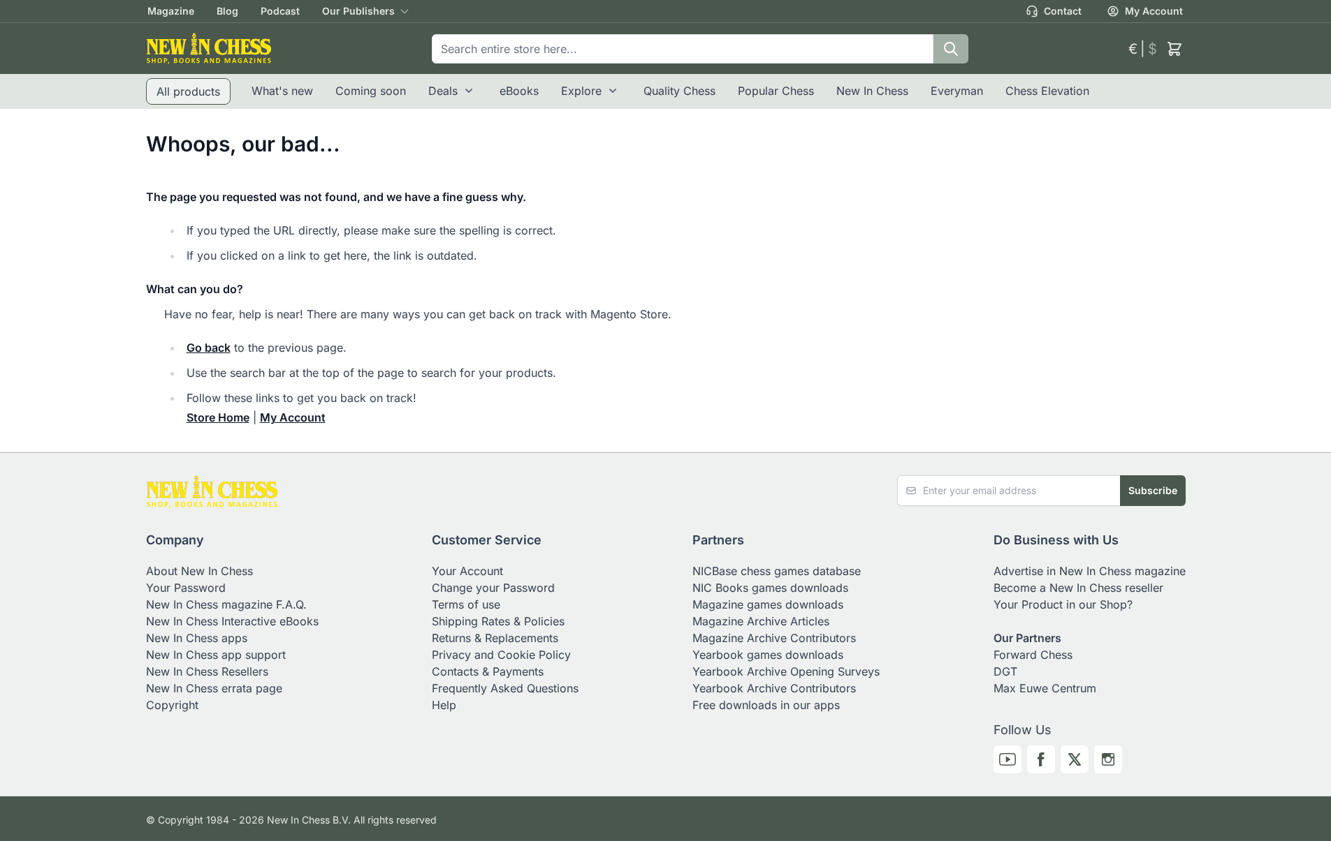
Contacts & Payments (488, 671)
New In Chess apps (196, 638)
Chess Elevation (1047, 91)
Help (444, 705)
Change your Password (493, 588)
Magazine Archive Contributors (774, 638)
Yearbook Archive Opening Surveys (786, 671)
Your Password (186, 588)
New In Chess (872, 91)
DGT (1005, 671)
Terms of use (466, 604)
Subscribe (1152, 490)
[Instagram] (1108, 759)
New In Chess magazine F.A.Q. (226, 604)
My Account (1154, 11)
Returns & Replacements (495, 638)
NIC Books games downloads (770, 588)
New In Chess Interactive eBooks (232, 621)
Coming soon (370, 91)
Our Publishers (358, 11)
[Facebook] (1041, 759)
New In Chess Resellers (207, 671)
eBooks (519, 91)
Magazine (170, 11)
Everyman (957, 91)
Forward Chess (1033, 655)
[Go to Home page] (209, 48)
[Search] (950, 49)
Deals (443, 91)
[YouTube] (1007, 759)
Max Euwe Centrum (1045, 688)
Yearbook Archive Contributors (774, 688)
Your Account (467, 571)
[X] (1075, 759)
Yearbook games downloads (767, 655)
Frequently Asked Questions (505, 688)
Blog (227, 11)
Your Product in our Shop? (1063, 604)
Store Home (218, 417)
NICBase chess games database (776, 571)
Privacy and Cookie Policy (501, 655)
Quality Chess (679, 91)
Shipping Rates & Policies (498, 621)
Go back (209, 348)
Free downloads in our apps (766, 705)
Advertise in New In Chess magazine (1090, 571)
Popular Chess (776, 91)
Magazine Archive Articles (760, 621)
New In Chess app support (216, 655)
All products (188, 91)
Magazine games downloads (767, 604)
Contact (1063, 11)
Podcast (280, 11)
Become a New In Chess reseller (1078, 588)
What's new (282, 91)
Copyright (172, 705)
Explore (581, 91)
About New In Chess (199, 571)
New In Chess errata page (214, 688)
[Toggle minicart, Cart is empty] (1174, 49)
